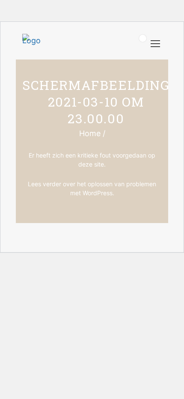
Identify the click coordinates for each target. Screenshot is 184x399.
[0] (138, 44)
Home (90, 133)
